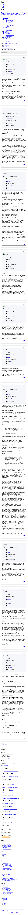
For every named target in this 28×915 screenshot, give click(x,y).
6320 (11, 123)
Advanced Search (4, 765)
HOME (6, 18)
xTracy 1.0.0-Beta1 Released (9, 819)
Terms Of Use (9, 24)
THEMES (6, 32)
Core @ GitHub (6, 874)
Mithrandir (9, 118)
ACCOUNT (7, 38)
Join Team (5, 887)
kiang (8, 66)
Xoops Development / (8, 46)
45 (24, 304)
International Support (7, 869)
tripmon (8, 181)
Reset (8, 756)
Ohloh (4, 903)
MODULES (7, 33)
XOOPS (6, 19)
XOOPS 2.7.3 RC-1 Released (9, 803)
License (7, 26)
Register (8, 41)
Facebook (5, 898)
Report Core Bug (7, 893)
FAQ (4, 855)
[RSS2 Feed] (4, 910)
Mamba (14, 773)
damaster (9, 663)
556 (11, 667)
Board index (6, 45)
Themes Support (11, 13)
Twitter (4, 904)
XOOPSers (5, 847)
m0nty (8, 313)
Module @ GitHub (10, 35)
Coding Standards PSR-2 (8, 880)
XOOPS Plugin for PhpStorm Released (11, 798)
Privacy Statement (10, 25)
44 (24, 251)
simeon (8, 552)
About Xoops (6, 842)
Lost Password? (17, 758)
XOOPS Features (10, 22)
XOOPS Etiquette (7, 849)
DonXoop (9, 599)
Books (4, 854)
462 (11, 185)
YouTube (5, 902)
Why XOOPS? (9, 21)
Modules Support (4, 13)
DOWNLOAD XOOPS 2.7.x (11, 43)
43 (24, 171)
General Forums (11, 12)
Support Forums (6, 868)
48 (24, 542)
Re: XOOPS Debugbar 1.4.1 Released (11, 771)
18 (10, 744)
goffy (11, 779)
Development (18, 13)
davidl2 (8, 357)
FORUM (7, 27)
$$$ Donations (6, 885)
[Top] (24, 100)
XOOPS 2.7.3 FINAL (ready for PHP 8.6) (12, 781)
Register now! (10, 758)
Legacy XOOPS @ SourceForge (10, 879)
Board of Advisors (7, 845)
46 (24, 347)
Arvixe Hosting (22, 909)
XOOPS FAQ (7, 37)
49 (24, 588)
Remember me (5, 755)
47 (24, 384)
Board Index (8, 29)
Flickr (4, 900)
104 (11, 556)
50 (24, 653)
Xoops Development (7, 48)
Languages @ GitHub (8, 866)
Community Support (19, 12)
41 (24, 57)
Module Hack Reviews (9, 14)
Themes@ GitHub (7, 865)
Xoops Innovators (7, 846)
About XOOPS (9, 20)
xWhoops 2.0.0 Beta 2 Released (10, 814)
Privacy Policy (10, 909)
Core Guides (6, 856)
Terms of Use (3, 909)
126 (11, 71)
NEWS (6, 31)
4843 (11, 361)
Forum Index (5, 12)
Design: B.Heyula (14, 912)
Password (3, 752)
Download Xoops (7, 863)
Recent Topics (9, 30)
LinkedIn (5, 899)
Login (7, 39)
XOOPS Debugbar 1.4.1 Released (10, 809)
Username (3, 749)
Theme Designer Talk (19, 14)
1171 (11, 603)
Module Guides (6, 858)
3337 (11, 318)
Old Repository (9, 36)
